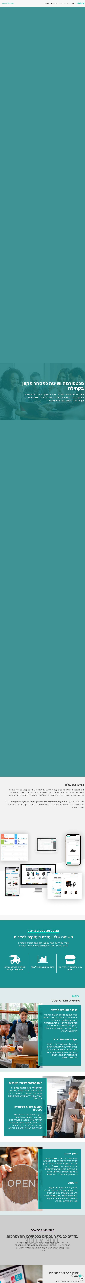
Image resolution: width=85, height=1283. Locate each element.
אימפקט (63, 3)
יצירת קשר (54, 3)
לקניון (46, 3)
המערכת (70, 3)
